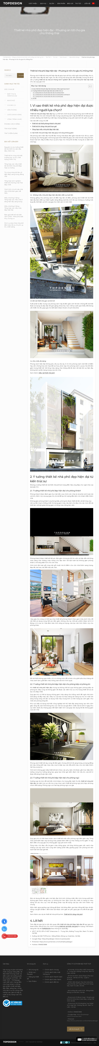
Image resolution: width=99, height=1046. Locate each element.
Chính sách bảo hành (53, 979)
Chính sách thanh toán (53, 977)
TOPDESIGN (46, 928)
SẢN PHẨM (61, 3)
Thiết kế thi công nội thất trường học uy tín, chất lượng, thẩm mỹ (13, 157)
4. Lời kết (33, 98)
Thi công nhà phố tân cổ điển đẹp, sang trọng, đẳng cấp (14, 174)
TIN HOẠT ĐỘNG (10, 129)
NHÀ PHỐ (11, 100)
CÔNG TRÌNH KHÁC (14, 119)
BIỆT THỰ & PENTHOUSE (12, 95)
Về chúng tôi (33, 970)
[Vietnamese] (93, 3)
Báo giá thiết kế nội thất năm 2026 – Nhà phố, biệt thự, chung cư (13, 216)
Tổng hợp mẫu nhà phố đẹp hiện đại (45, 129)
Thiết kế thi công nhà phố (73, 914)
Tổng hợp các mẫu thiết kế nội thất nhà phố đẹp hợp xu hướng (13, 166)
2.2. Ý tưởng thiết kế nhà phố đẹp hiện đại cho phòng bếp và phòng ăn (51, 94)
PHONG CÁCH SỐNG (12, 124)
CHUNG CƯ (11, 105)
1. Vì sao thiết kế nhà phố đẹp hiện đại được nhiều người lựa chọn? (50, 89)
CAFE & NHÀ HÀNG (14, 115)
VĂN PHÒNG (12, 110)
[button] (86, 1039)
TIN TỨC (78, 3)
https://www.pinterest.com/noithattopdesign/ (82, 1020)
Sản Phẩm (33, 981)
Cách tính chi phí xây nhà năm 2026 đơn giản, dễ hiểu (13, 191)
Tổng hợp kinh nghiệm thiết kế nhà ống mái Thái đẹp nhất (13, 183)
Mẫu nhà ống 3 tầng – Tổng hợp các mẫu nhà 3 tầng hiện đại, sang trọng (13, 199)
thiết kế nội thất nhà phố (68, 926)
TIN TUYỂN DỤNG (11, 133)
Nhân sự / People (31, 973)
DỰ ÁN (51, 3)
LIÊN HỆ (87, 3)
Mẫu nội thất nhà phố (47, 373)
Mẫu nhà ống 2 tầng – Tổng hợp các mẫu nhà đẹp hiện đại (12, 208)
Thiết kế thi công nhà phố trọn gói (44, 126)
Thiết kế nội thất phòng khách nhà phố (46, 123)
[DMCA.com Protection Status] (65, 1042)
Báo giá (70, 3)
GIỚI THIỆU (33, 3)
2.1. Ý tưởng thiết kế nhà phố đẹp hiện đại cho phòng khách (48, 92)
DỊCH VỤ (43, 3)
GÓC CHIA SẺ (9, 89)
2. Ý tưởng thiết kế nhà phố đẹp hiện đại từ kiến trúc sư (47, 90)
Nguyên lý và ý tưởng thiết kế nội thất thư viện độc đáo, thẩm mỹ (13, 149)
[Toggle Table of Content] (89, 86)
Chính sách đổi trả (52, 982)
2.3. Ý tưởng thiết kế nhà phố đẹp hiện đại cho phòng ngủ (48, 96)
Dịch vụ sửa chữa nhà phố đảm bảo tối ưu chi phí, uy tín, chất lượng (13, 225)
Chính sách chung (52, 970)
